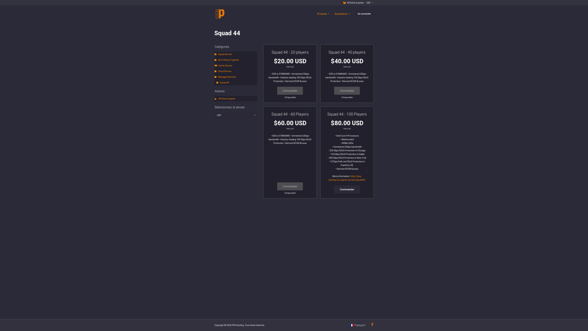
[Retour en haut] (372, 324)
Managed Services (227, 77)
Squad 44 (224, 82)
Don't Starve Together (228, 60)
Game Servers (225, 65)
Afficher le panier (226, 98)
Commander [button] (347, 189)
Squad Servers (225, 54)
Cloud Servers (225, 71)
